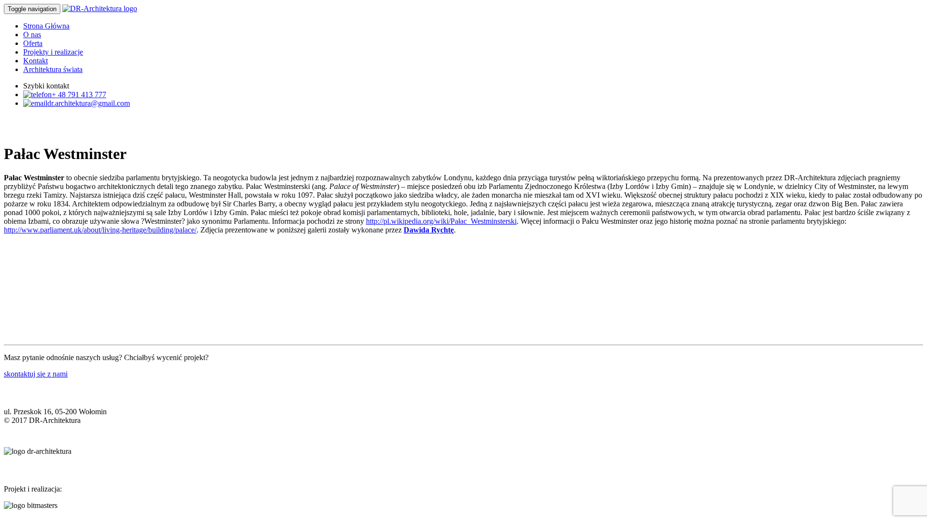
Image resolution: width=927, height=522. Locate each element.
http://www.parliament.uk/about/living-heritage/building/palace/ (100, 230)
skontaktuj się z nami (36, 374)
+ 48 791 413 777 (79, 94)
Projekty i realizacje (53, 52)
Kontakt (35, 61)
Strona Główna (46, 26)
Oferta (32, 43)
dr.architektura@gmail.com (88, 103)
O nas (32, 34)
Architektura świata (53, 69)
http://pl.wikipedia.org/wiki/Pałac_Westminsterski (441, 221)
